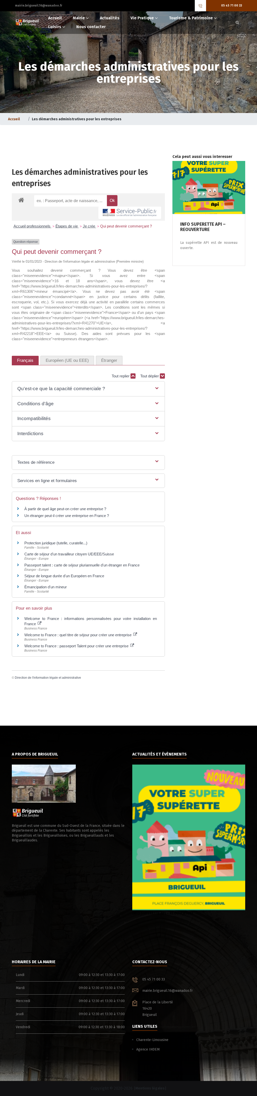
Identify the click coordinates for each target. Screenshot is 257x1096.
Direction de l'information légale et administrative (48, 677)
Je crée (89, 226)
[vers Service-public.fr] (129, 213)
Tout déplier (150, 376)
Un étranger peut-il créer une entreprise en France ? (66, 515)
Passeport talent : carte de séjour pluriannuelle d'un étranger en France (82, 565)
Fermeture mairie (157, 913)
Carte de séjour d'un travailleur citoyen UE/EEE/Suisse (69, 554)
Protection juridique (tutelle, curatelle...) (55, 543)
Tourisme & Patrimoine (191, 18)
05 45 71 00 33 (231, 5)
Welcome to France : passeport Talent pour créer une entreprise (77, 646)
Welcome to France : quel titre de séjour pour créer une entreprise (78, 635)
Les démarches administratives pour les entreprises (80, 178)
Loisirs (54, 26)
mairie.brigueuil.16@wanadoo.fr (38, 5)
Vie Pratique (142, 18)
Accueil (55, 18)
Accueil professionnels (32, 226)
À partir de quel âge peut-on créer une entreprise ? (65, 509)
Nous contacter (91, 26)
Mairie (79, 18)
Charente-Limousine (152, 1040)
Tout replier (121, 376)
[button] (88, 388)
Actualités (109, 18)
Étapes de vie (67, 226)
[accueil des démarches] (21, 199)
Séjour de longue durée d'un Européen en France (64, 576)
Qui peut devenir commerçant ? (126, 226)
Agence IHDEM (148, 1049)
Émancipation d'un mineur (45, 587)
